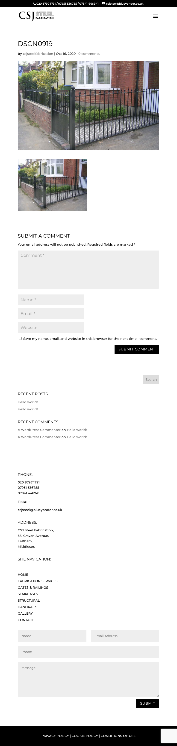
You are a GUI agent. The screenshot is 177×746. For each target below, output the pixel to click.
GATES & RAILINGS (33, 587)
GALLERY (25, 613)
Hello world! (28, 402)
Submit (147, 703)
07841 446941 (89, 3)
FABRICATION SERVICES (38, 581)
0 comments (89, 54)
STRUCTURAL (29, 600)
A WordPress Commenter (39, 430)
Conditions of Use (118, 736)
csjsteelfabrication (38, 54)
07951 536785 (67, 3)
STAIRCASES (28, 594)
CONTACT (26, 620)
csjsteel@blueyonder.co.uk (40, 510)
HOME (23, 575)
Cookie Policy (85, 736)
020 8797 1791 (46, 3)
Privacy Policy (55, 736)
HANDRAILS (27, 607)
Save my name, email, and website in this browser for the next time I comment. (90, 339)
